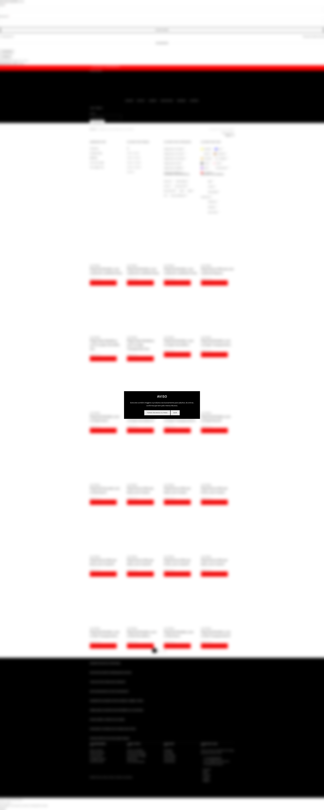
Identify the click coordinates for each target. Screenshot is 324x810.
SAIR (175, 413)
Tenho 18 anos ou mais (157, 413)
